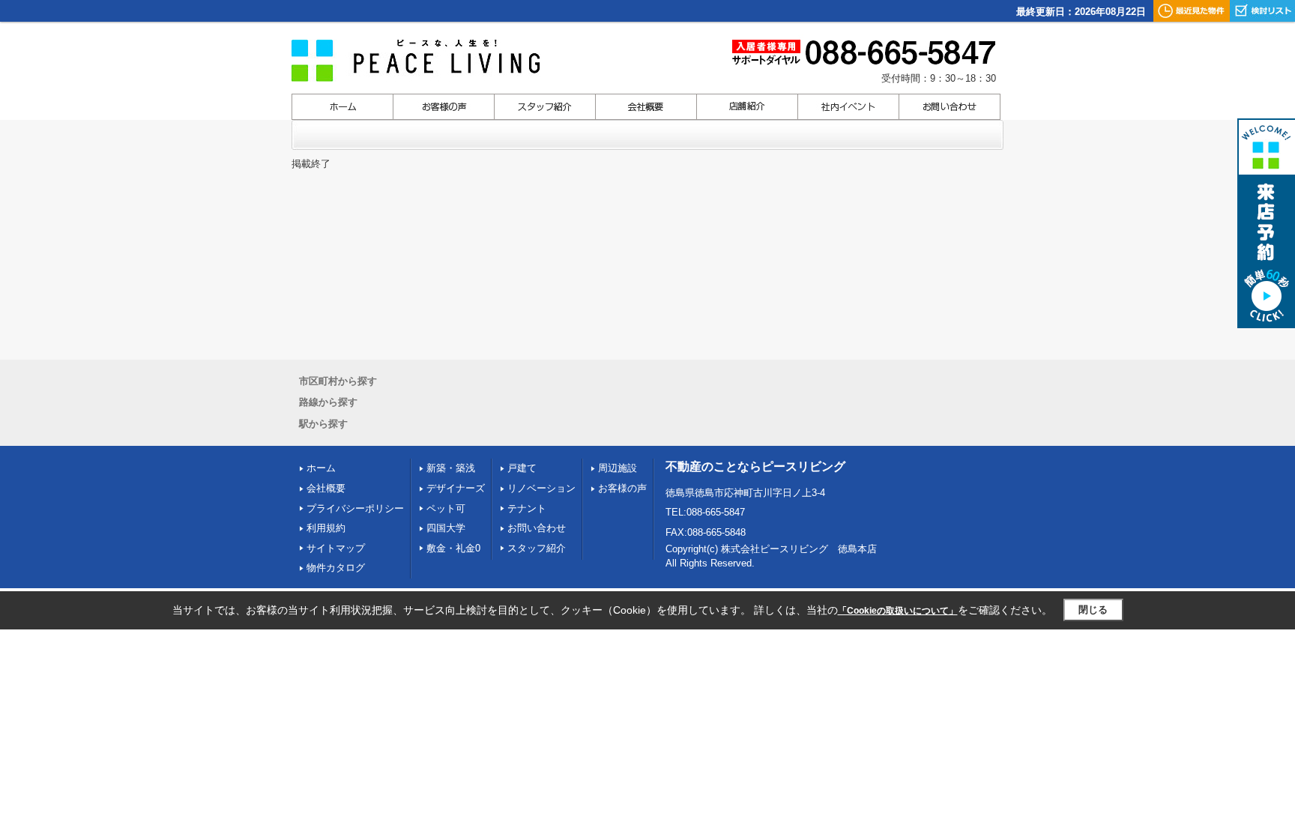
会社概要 (326, 488)
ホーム (321, 468)
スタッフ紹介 (536, 548)
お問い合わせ (536, 528)
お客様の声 (622, 488)
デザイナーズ (455, 488)
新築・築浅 (450, 468)
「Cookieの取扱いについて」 (898, 610)
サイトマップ (336, 548)
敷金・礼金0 (453, 548)
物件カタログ (336, 567)
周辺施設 (617, 468)
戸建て (522, 468)
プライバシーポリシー (355, 508)
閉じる (1093, 609)
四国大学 (445, 528)
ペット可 (445, 508)
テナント (526, 508)
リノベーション (541, 488)
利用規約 (326, 528)
